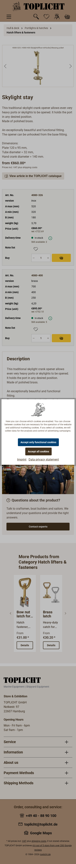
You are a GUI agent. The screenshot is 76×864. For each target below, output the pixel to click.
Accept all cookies (38, 451)
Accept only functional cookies (38, 442)
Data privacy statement (44, 459)
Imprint (21, 459)
